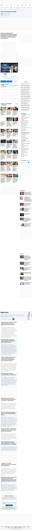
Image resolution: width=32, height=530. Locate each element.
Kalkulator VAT (23, 126)
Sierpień (28, 160)
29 (28, 162)
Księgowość (2, 7)
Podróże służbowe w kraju (24, 149)
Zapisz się (9, 505)
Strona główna (2, 9)
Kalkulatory (24, 113)
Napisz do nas (14, 76)
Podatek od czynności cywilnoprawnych (24, 151)
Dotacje (11, 9)
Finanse (17, 314)
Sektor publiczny (11, 7)
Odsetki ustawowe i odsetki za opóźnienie (25, 142)
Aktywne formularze (26, 132)
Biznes (7, 7)
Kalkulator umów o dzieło (24, 121)
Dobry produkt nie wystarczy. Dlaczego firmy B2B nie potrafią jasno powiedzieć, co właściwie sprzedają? (25, 107)
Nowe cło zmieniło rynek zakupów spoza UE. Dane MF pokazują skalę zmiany (26, 96)
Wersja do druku (5, 76)
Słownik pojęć (15, 9)
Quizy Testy (22, 156)
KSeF (31, 7)
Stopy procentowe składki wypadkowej (24, 146)
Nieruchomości (24, 7)
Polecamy (22, 253)
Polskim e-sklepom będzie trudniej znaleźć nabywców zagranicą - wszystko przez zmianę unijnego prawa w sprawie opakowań (25, 90)
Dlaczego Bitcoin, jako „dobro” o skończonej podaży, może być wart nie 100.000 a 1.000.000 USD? (25, 94)
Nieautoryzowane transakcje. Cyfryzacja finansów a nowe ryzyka (26, 92)
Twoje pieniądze (17, 7)
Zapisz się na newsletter (10, 78)
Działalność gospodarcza (24, 133)
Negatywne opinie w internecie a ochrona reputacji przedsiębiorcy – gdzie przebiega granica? (25, 87)
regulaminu (11, 502)
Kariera (28, 526)
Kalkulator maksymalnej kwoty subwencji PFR (25, 128)
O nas (2, 526)
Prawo (14, 7)
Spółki (11, 314)
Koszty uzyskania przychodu (25, 148)
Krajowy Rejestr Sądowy (24, 138)
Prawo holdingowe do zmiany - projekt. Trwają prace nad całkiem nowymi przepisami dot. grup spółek (26, 101)
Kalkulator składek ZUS (24, 125)
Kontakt (12, 527)
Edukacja (28, 7)
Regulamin (24, 526)
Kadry (5, 7)
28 (27, 162)
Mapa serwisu (21, 527)
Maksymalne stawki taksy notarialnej (24, 153)
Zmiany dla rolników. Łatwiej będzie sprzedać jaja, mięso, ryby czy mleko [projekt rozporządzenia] (26, 98)
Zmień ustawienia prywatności (16, 526)
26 (24, 162)
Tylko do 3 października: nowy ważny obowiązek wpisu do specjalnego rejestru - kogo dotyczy (26, 110)
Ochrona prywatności (7, 526)
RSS (8, 527)
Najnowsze (26, 83)
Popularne (22, 83)
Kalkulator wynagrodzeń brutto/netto (24, 119)
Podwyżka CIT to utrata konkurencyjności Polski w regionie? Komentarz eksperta (25, 103)
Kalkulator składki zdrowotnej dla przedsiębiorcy (25, 115)
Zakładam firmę (7, 314)
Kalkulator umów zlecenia (24, 120)
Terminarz (24, 160)
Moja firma (6, 9)
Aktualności (2, 314)
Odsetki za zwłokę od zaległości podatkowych (25, 144)
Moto (20, 7)
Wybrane (29, 83)
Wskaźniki (24, 140)
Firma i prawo (22, 190)
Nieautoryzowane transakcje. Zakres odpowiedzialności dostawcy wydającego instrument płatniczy (26, 85)
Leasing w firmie (21, 314)
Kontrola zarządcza (23, 137)
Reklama (16, 527)
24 (21, 162)
